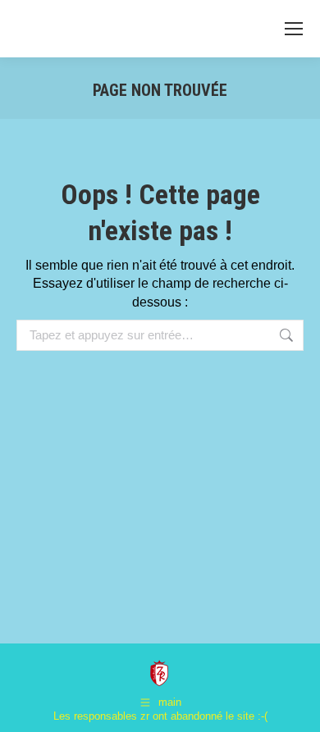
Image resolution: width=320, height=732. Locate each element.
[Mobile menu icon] (294, 29)
